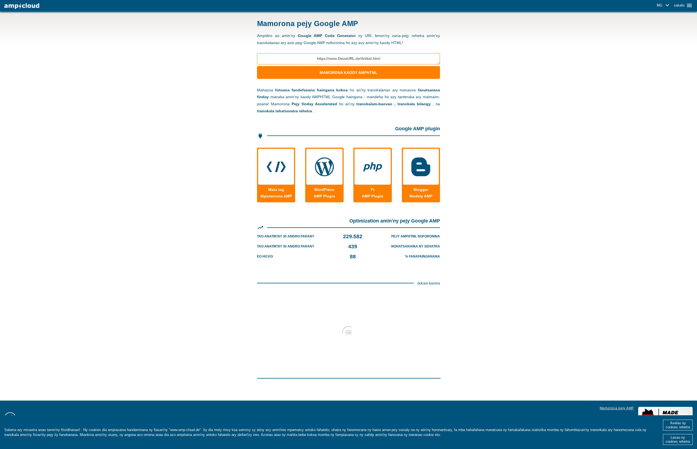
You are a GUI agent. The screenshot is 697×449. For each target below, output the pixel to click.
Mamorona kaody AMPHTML (349, 72)
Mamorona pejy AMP (617, 408)
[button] (664, 5)
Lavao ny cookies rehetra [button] (678, 439)
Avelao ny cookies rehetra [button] (678, 425)
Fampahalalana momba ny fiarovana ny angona (482, 435)
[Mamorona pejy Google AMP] (21, 6)
